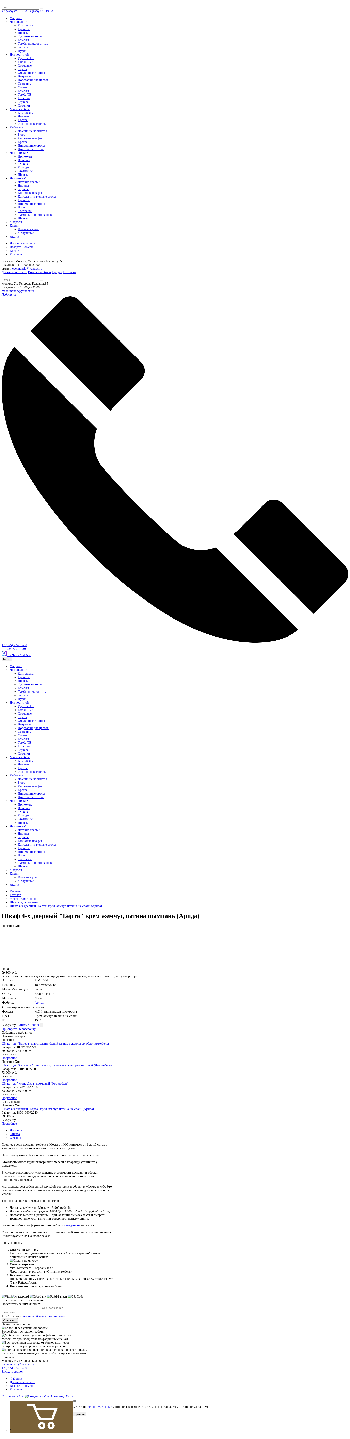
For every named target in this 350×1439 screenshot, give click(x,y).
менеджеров (72, 1225)
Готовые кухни (28, 229)
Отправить (9, 1320)
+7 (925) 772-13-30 (14, 11)
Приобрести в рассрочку (19, 1029)
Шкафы (23, 32)
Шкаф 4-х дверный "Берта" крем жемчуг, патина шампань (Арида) (48, 1109)
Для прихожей (20, 152)
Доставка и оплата (22, 243)
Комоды (23, 40)
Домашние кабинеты (32, 131)
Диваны (23, 116)
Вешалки (24, 160)
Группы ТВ (26, 58)
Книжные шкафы (30, 138)
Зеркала (23, 47)
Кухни (14, 225)
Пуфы (22, 51)
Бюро (21, 134)
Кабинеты (17, 127)
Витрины (24, 76)
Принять (80, 1414)
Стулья (22, 69)
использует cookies (100, 1406)
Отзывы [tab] (15, 1137)
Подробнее (9, 1058)
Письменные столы (31, 145)
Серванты (25, 83)
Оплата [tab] (15, 1134)
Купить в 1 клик (28, 1025)
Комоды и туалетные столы (37, 196)
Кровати (24, 29)
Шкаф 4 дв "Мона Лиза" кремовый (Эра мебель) (35, 1083)
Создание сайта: (13, 1396)
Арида (39, 1002)
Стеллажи (25, 211)
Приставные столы (31, 149)
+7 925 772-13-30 (14, 648)
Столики (24, 105)
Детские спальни (29, 182)
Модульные (26, 233)
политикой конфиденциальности (46, 1316)
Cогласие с (37, 1316)
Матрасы (16, 222)
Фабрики (16, 18)
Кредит (15, 250)
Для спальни (18, 21)
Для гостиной (19, 54)
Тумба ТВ (24, 94)
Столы (22, 87)
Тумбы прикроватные (33, 43)
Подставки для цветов (33, 80)
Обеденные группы (31, 72)
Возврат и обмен (21, 247)
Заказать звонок (12, 1371)
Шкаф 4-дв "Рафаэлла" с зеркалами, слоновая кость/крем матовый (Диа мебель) (57, 1065)
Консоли (24, 98)
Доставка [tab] (16, 1130)
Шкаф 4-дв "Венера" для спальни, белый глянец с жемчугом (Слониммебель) (55, 1043)
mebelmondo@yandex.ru (26, 268)
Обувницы (25, 171)
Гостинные (25, 61)
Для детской (18, 178)
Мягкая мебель (20, 109)
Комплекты (26, 25)
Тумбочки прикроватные (35, 214)
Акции (14, 236)
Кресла (23, 120)
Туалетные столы (30, 36)
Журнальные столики (33, 123)
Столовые (25, 65)
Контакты (16, 254)
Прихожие (25, 156)
